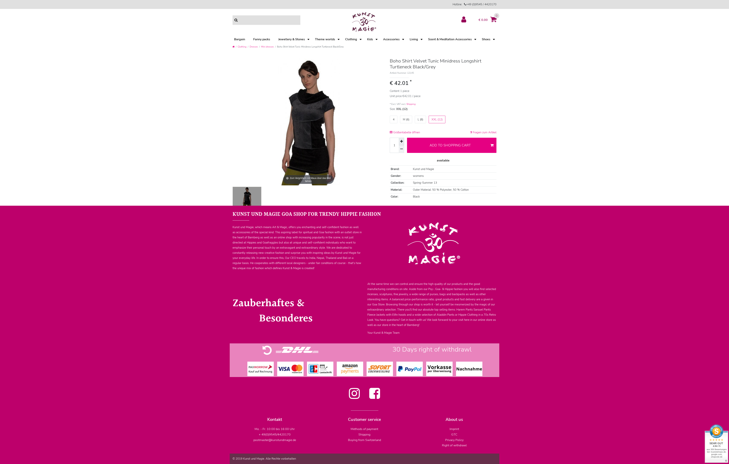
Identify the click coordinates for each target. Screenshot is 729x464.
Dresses (254, 46)
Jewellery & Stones (291, 39)
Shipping (411, 104)
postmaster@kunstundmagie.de (274, 440)
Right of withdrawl (454, 445)
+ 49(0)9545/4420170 (275, 434)
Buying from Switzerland (364, 440)
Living (414, 39)
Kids (370, 39)
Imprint (454, 429)
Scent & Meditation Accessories (450, 39)
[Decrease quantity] (401, 149)
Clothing (351, 39)
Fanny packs (261, 39)
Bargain (239, 39)
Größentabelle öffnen (406, 132)
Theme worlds (325, 39)
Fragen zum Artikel (484, 132)
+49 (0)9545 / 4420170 (481, 4)
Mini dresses (267, 46)
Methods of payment (364, 429)
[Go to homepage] (233, 46)
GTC (454, 434)
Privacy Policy (454, 440)
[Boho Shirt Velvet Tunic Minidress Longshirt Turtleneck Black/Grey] (247, 197)
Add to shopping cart (450, 145)
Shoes (486, 39)
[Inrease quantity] (401, 141)
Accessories (391, 39)
